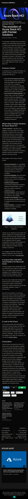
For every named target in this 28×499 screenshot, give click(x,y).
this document (20, 255)
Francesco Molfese (7, 37)
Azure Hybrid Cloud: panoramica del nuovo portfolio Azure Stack (13, 471)
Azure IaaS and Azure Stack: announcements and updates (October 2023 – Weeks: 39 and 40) (7, 434)
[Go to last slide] (4, 467)
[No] (26, 494)
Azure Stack (5, 21)
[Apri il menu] (25, 3)
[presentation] (14, 459)
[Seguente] (24, 467)
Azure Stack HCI (13, 21)
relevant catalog (13, 337)
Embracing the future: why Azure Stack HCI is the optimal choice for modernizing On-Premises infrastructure (7, 405)
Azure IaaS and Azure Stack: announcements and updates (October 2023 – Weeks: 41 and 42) (20, 434)
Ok (14, 497)
